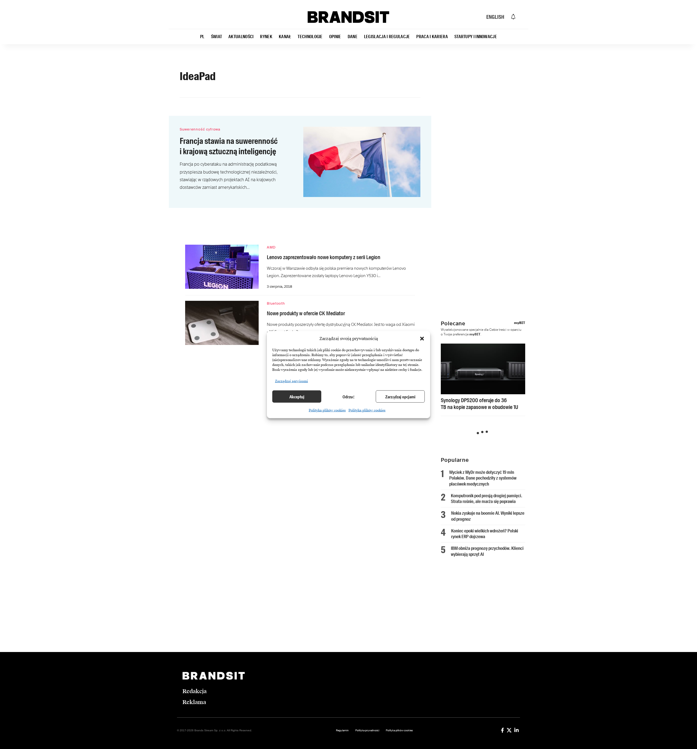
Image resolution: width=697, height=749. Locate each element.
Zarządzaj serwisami (291, 381)
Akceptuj (296, 396)
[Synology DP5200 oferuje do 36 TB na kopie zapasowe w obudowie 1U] (483, 369)
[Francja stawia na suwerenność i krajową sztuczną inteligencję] (361, 162)
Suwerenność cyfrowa (200, 129)
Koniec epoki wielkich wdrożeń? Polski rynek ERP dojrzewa (484, 533)
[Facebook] (502, 730)
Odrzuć (349, 396)
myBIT (519, 323)
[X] (509, 730)
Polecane (453, 323)
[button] (422, 338)
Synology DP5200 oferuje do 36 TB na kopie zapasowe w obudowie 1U (479, 404)
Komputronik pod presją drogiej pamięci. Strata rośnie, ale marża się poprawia (486, 498)
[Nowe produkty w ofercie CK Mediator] (222, 323)
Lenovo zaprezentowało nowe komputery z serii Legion (323, 257)
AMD (271, 247)
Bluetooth (276, 303)
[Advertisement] (487, 170)
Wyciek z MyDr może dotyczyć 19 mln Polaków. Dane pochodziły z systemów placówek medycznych (482, 478)
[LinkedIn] (516, 730)
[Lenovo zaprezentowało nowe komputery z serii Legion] (222, 267)
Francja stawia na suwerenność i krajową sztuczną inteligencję (229, 146)
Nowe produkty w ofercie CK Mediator (306, 313)
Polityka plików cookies (327, 410)
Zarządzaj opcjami (400, 396)
